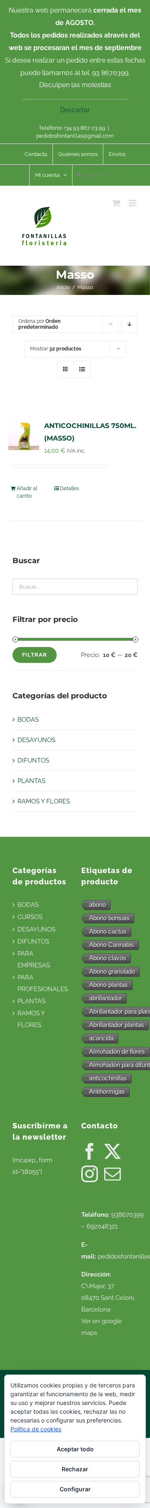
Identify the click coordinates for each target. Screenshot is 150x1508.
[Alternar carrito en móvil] (116, 203)
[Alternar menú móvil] (133, 203)
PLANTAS (31, 781)
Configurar (75, 1489)
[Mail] (112, 1174)
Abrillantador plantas (116, 1024)
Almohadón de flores (117, 1051)
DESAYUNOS (36, 740)
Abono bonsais (109, 917)
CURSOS (30, 917)
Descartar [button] (75, 110)
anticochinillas (108, 1078)
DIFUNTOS (33, 760)
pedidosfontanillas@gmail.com (75, 136)
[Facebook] (89, 1151)
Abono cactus (108, 931)
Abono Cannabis (111, 944)
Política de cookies (35, 1428)
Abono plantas (108, 984)
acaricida (101, 1038)
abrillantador (105, 998)
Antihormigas (107, 1091)
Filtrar (34, 655)
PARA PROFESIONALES (43, 983)
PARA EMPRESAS (34, 959)
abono (97, 904)
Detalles (69, 488)
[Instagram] (89, 1174)
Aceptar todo (75, 1449)
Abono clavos (107, 958)
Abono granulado (112, 971)
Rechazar (75, 1469)
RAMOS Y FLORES (44, 801)
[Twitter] (112, 1151)
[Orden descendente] (129, 324)
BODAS (28, 719)
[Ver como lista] (82, 369)
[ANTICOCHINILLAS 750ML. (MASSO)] (23, 435)
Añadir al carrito (27, 492)
